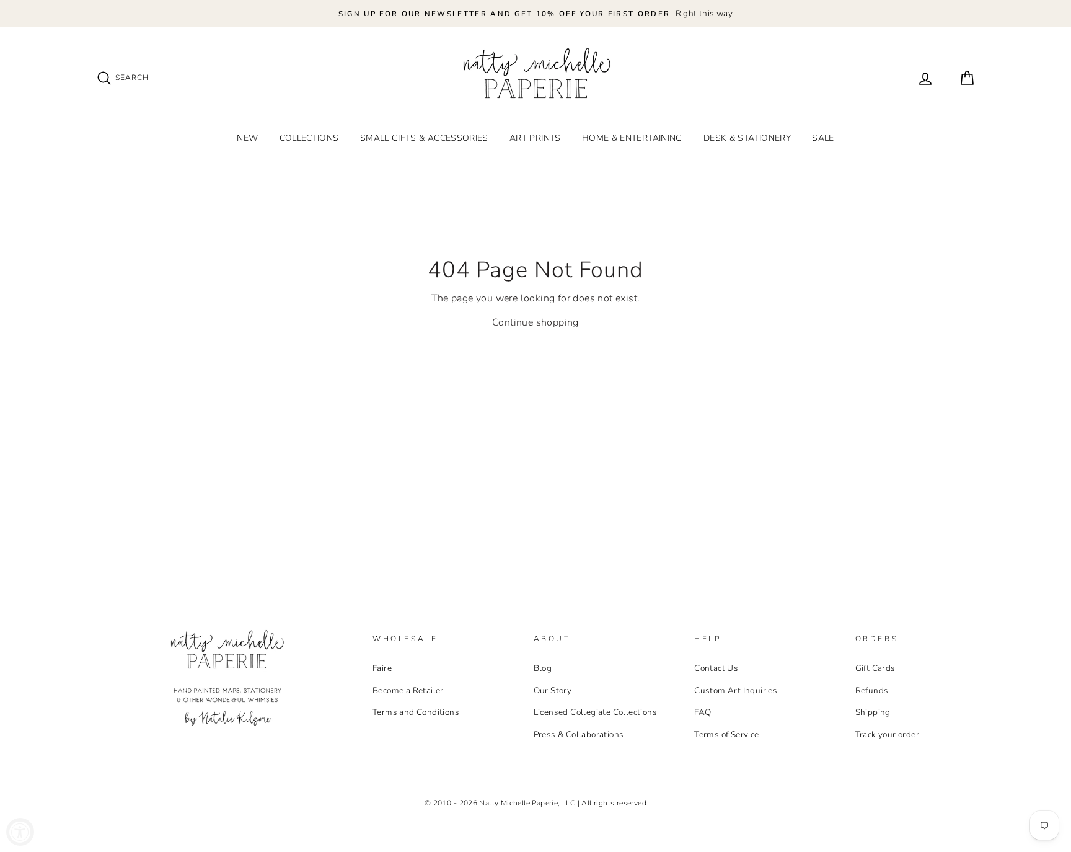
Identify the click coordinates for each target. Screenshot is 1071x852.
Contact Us (716, 668)
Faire (382, 668)
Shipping (873, 712)
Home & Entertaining (632, 138)
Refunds (872, 690)
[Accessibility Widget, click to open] (20, 832)
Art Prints (535, 138)
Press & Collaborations (579, 734)
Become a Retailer (408, 690)
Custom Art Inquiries (735, 690)
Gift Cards (875, 668)
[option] (535, 13)
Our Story (553, 690)
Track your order (887, 734)
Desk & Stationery (747, 138)
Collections (309, 138)
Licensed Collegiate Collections (595, 712)
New (247, 138)
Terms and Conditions (415, 712)
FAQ (702, 712)
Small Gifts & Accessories (424, 138)
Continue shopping (535, 322)
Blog (543, 668)
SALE (823, 138)
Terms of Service (726, 734)
